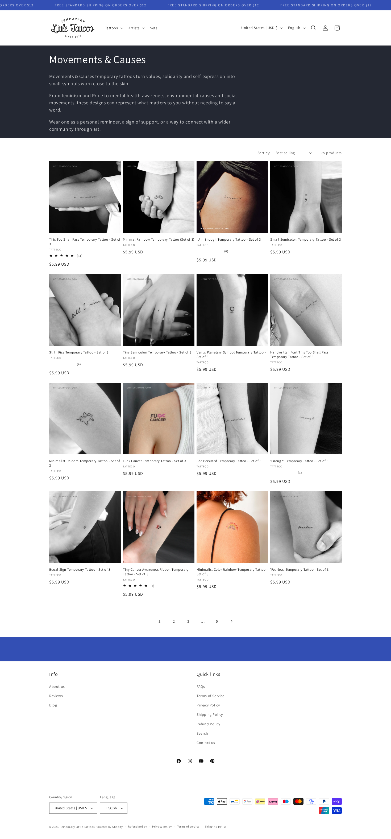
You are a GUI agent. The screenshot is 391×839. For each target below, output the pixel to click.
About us (57, 686)
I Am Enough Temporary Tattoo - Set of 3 (229, 239)
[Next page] (231, 621)
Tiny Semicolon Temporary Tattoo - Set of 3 (157, 352)
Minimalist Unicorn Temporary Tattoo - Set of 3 (84, 463)
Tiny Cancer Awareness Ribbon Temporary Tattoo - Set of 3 (156, 571)
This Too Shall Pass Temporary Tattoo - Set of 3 (84, 241)
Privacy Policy (208, 705)
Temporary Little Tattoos (77, 827)
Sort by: (263, 152)
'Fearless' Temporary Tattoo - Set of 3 (299, 569)
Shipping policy (216, 826)
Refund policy (137, 826)
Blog (53, 705)
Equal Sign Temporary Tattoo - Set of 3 (79, 569)
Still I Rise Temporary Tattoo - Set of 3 (79, 352)
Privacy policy (162, 826)
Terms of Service (210, 695)
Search (202, 733)
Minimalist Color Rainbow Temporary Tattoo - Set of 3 (232, 571)
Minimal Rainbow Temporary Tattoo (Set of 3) (158, 239)
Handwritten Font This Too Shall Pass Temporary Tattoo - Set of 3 (299, 354)
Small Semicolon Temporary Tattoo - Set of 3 (305, 239)
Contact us (206, 742)
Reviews (56, 695)
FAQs (201, 686)
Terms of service (188, 826)
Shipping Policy (210, 714)
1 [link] (160, 621)
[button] (113, 28)
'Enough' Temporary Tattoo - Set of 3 (299, 461)
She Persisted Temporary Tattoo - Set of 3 (229, 461)
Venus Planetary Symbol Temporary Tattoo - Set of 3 (231, 354)
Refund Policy (208, 724)
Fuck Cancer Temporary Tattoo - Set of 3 (154, 461)
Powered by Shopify (109, 827)
